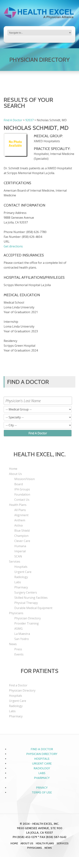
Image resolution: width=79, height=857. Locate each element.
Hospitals (20, 567)
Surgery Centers (25, 592)
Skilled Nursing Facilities (31, 598)
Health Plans (17, 505)
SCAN (18, 556)
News (13, 644)
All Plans (20, 510)
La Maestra (22, 634)
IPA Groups (22, 489)
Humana (20, 546)
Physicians (16, 613)
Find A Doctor (13, 120)
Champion (21, 536)
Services (14, 561)
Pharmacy (21, 587)
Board (18, 484)
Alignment (21, 515)
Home (13, 469)
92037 (29, 120)
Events (19, 654)
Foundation (22, 494)
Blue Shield (22, 531)
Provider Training (26, 623)
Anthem (19, 520)
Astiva (18, 525)
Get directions (13, 246)
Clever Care (22, 541)
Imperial (20, 551)
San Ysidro (21, 639)
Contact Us (21, 500)
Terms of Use (42, 792)
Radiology (21, 577)
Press (18, 649)
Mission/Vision (24, 479)
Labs (17, 582)
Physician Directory (27, 618)
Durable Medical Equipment (33, 608)
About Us (15, 474)
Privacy (42, 787)
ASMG (18, 629)
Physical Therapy (26, 603)
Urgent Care (22, 572)
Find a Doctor (18, 685)
